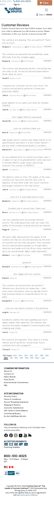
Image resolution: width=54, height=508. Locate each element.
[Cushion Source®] (13, 12)
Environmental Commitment (16, 382)
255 (26, 355)
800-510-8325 (15, 456)
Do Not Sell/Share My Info (15, 416)
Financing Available (12, 447)
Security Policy (10, 396)
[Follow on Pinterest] (11, 436)
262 (16, 358)
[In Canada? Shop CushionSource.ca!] (11, 469)
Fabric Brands (10, 377)
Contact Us (9, 374)
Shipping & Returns (12, 405)
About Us (8, 371)
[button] (44, 15)
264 (26, 358)
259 (46, 355)
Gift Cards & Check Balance (16, 410)
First (15, 355)
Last (43, 358)
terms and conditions (29, 495)
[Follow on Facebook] (6, 435)
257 (36, 355)
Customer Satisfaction (14, 408)
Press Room (9, 379)
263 (21, 358)
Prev (20, 355)
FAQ (5, 385)
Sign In (17, 4)
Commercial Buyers (12, 413)
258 (41, 355)
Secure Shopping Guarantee (16, 402)
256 (31, 355)
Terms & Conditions (12, 399)
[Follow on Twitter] (21, 436)
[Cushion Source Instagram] (16, 436)
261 (11, 358)
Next (37, 358)
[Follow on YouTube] (25, 436)
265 (32, 358)
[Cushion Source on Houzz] (29, 436)
